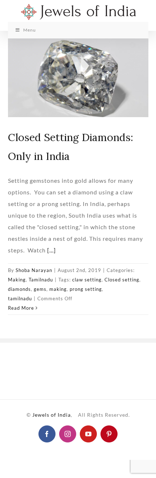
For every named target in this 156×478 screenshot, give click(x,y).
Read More (21, 308)
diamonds (19, 289)
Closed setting (121, 280)
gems (40, 289)
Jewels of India (51, 415)
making (58, 289)
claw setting (87, 280)
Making (17, 280)
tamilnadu (20, 298)
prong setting (86, 289)
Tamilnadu (41, 280)
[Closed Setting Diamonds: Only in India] (78, 78)
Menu (29, 30)
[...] (51, 250)
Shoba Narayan (34, 270)
